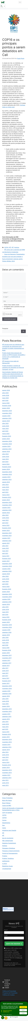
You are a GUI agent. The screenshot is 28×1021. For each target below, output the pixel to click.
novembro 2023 (7, 474)
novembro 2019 (7, 597)
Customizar (23, 1007)
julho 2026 (5, 393)
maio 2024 (5, 459)
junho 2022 (5, 518)
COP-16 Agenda (7, 812)
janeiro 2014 (6, 767)
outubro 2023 (6, 477)
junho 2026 (5, 395)
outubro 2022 (6, 507)
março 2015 (5, 732)
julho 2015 (5, 721)
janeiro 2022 (6, 530)
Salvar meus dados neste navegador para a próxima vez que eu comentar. (14, 306)
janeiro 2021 (6, 561)
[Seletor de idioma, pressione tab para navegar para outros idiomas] (3, 6)
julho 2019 (5, 607)
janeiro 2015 (6, 737)
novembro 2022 (7, 505)
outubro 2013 (6, 775)
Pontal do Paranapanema (9, 853)
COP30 (4, 817)
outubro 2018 (6, 630)
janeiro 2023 (6, 500)
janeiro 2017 (6, 683)
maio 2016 (5, 704)
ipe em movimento (7, 838)
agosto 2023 (6, 482)
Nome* (6, 930)
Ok (23, 331)
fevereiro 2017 (6, 681)
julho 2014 (5, 752)
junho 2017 (5, 670)
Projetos (4, 856)
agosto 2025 (6, 421)
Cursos (4, 820)
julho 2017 (5, 668)
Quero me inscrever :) (14, 943)
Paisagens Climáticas (8, 848)
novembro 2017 (7, 658)
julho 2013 (5, 780)
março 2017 (5, 678)
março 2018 (5, 648)
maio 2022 (5, 520)
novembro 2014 (7, 742)
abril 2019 (5, 614)
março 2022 (5, 525)
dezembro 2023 (7, 472)
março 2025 (5, 433)
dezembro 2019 (7, 594)
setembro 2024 (6, 449)
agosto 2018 (6, 635)
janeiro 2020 (6, 591)
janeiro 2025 (6, 439)
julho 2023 (5, 484)
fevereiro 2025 (6, 436)
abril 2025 (5, 431)
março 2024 (5, 464)
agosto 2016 (6, 696)
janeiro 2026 (6, 408)
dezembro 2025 (7, 410)
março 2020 (5, 586)
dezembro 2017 (7, 655)
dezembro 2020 (7, 563)
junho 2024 (5, 456)
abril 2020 (5, 584)
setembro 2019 (6, 602)
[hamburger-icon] (20, 2)
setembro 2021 (6, 540)
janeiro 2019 (6, 622)
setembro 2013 (6, 777)
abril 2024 (5, 461)
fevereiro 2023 (6, 497)
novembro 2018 (7, 627)
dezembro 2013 (7, 770)
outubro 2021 (6, 538)
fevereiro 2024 (6, 467)
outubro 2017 (6, 660)
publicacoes (5, 861)
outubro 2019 (6, 599)
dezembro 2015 (7, 709)
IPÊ (10, 247)
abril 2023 (5, 492)
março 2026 (5, 403)
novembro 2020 (7, 566)
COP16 (6, 247)
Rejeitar (23, 1010)
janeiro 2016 (6, 706)
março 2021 (5, 556)
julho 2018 (5, 637)
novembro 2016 (7, 688)
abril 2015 (5, 729)
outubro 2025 (6, 416)
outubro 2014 (6, 744)
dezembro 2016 (7, 686)
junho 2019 (5, 609)
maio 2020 (5, 581)
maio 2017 (5, 673)
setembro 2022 (6, 510)
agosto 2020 (6, 574)
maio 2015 (5, 727)
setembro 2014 (6, 747)
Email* (6, 935)
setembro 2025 (6, 418)
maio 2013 (5, 785)
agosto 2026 (6, 390)
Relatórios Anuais (7, 866)
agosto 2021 (6, 543)
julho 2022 (5, 515)
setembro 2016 (6, 693)
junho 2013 (5, 783)
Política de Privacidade (9, 991)
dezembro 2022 (7, 502)
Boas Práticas (6, 803)
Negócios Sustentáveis (9, 843)
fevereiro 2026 (6, 405)
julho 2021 (5, 546)
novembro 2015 (7, 711)
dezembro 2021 (7, 533)
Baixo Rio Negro (7, 800)
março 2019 (5, 617)
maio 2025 (5, 428)
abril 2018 (5, 645)
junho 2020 (5, 579)
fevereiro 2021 (6, 558)
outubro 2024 (6, 446)
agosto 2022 (6, 512)
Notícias (16, 247)
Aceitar (23, 1013)
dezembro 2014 (7, 739)
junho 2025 (5, 426)
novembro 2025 (7, 413)
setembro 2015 (6, 716)
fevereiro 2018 (6, 650)
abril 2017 (5, 676)
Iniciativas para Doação (9, 830)
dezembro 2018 (7, 625)
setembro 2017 (6, 663)
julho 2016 (5, 698)
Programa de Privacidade (10, 993)
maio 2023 (5, 489)
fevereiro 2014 (6, 765)
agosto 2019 (6, 604)
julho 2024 (5, 454)
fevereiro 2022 (6, 528)
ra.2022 (4, 863)
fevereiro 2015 (6, 734)
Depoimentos (6, 823)
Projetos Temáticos (8, 858)
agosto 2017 (6, 665)
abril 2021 (5, 553)
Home (4, 828)
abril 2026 (5, 400)
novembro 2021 (7, 535)
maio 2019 (5, 612)
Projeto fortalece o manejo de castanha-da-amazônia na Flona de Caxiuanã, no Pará (13, 367)
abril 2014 (5, 760)
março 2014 (5, 762)
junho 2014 (5, 755)
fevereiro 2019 (6, 619)
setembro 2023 (6, 479)
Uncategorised (6, 868)
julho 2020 (5, 576)
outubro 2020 (6, 568)
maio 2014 (5, 757)
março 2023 (5, 495)
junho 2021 (5, 548)
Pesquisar (5, 328)
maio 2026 (5, 398)
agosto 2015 (6, 719)
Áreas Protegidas (7, 798)
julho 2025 (5, 423)
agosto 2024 (6, 451)
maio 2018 (5, 642)
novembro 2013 (7, 772)
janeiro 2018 (6, 653)
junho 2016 (5, 701)
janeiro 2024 (6, 469)
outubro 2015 (6, 714)
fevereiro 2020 (6, 589)
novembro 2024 (7, 444)
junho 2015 (5, 724)
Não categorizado (7, 840)
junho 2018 (5, 640)
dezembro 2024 (7, 441)
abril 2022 (5, 523)
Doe (3, 825)
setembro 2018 (6, 632)
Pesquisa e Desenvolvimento (10, 851)
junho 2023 (5, 487)
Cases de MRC (6, 805)
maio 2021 (5, 551)
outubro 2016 (6, 691)
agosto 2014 (6, 749)
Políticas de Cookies (9, 995)
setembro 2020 (6, 571)
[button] (24, 2)
